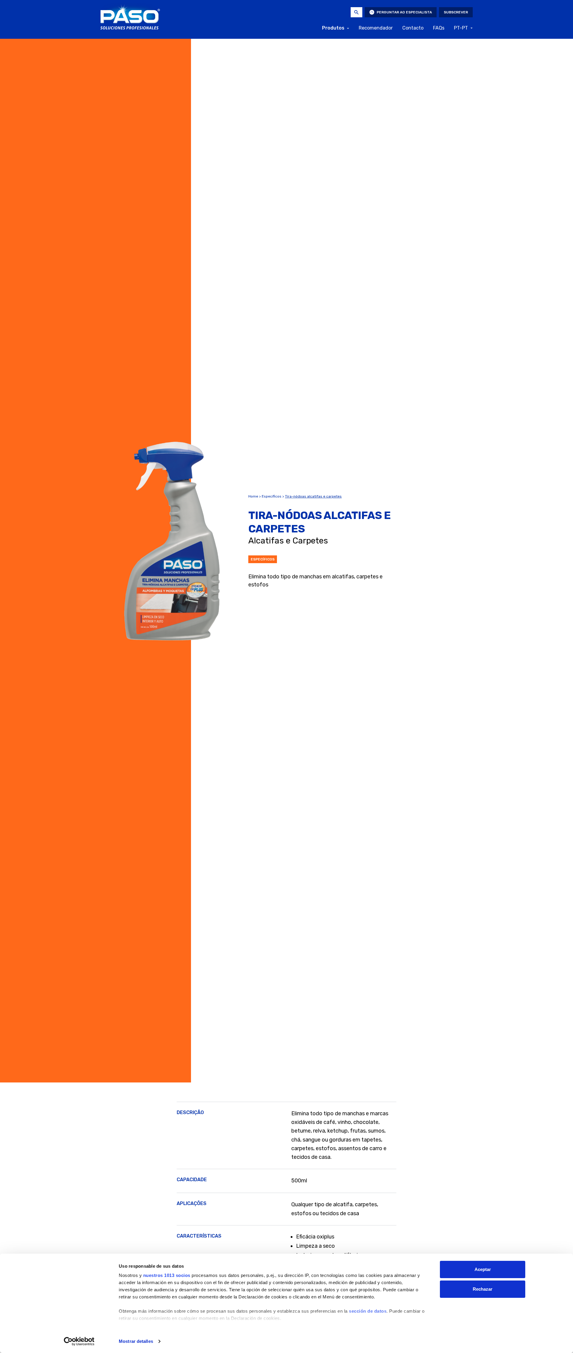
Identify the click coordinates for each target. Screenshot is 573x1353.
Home (253, 496)
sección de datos (367, 1311)
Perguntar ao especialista (404, 12)
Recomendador (376, 28)
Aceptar (483, 1269)
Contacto (412, 28)
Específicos (271, 496)
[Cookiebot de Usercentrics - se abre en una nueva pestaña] (79, 1341)
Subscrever (456, 12)
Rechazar (482, 1289)
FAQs (438, 28)
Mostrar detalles (136, 1341)
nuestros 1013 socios (166, 1275)
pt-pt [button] (461, 28)
